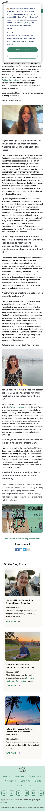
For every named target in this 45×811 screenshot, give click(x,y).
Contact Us (25, 781)
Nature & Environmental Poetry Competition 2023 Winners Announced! (20, 732)
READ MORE (11, 621)
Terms (19, 785)
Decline (22, 56)
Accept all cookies (22, 50)
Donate (38, 781)
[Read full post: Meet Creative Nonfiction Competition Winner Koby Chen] (22, 660)
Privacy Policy (24, 23)
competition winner (13, 539)
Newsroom (19, 776)
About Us (6, 776)
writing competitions (31, 539)
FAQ (29, 785)
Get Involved (10, 781)
